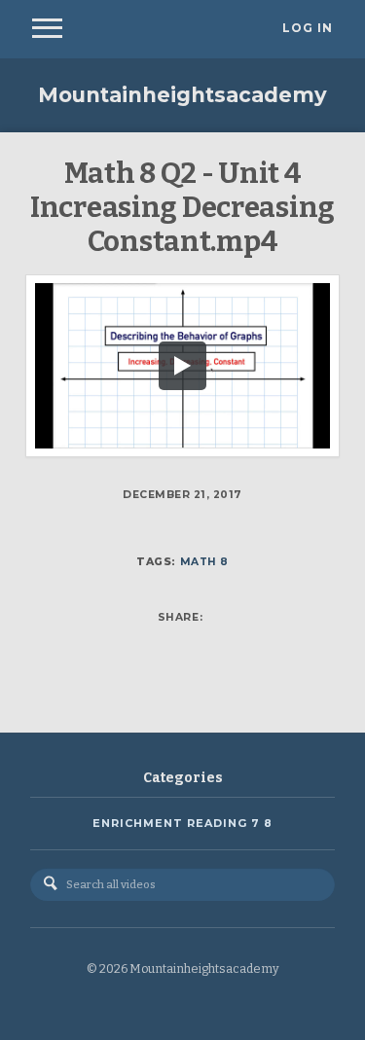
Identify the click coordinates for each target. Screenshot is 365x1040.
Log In (307, 28)
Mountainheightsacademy (182, 95)
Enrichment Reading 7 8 (182, 823)
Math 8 (204, 562)
